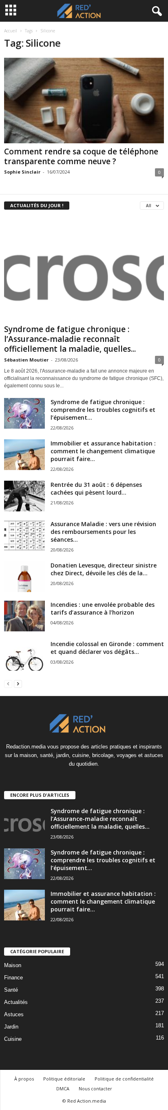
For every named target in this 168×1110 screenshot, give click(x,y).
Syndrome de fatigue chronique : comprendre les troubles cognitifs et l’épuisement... (103, 409)
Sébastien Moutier (26, 360)
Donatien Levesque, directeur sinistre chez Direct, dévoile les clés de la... (104, 569)
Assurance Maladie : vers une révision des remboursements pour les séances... (103, 531)
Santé (11, 990)
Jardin (11, 1027)
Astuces (14, 1014)
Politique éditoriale (64, 1079)
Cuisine (13, 1039)
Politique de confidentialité (124, 1079)
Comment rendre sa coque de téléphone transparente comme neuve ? (81, 156)
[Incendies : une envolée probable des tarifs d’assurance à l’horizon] (24, 616)
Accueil (10, 31)
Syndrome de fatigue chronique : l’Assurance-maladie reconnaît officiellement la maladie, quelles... (70, 339)
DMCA (62, 1088)
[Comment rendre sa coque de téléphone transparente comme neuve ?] (84, 100)
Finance (13, 977)
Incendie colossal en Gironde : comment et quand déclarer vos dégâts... (107, 648)
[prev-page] (8, 683)
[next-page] (18, 683)
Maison (12, 965)
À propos (24, 1079)
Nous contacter (95, 1088)
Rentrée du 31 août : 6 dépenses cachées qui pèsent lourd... (96, 488)
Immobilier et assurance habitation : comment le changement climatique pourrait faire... (103, 451)
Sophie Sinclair (22, 172)
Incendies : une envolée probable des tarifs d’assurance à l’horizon (103, 608)
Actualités (16, 1002)
